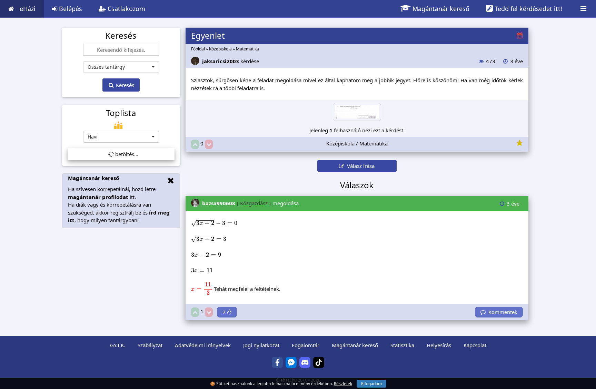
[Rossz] (209, 144)
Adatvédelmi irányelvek (203, 345)
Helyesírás (439, 345)
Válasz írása (359, 165)
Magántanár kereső (440, 8)
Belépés (69, 8)
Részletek (343, 384)
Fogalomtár (305, 345)
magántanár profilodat (98, 196)
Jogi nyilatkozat (261, 345)
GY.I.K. (117, 345)
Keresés (124, 85)
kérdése (230, 61)
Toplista (121, 112)
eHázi (28, 8)
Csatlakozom (125, 8)
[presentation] (214, 223)
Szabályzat (150, 345)
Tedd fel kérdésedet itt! (527, 8)
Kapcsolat (475, 345)
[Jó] (195, 144)
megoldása (250, 203)
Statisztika (402, 345)
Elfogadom (371, 384)
